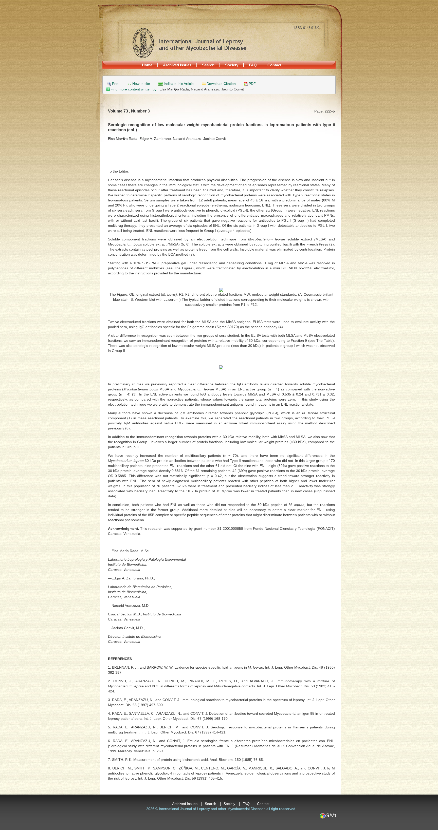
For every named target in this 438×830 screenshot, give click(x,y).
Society (231, 65)
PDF (252, 84)
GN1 (328, 816)
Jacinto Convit (232, 89)
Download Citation (221, 84)
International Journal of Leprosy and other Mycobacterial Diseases (189, 42)
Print (115, 84)
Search (208, 65)
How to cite (141, 84)
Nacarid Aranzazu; (206, 89)
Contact (274, 65)
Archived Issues (177, 65)
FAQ (253, 65)
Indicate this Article (179, 84)
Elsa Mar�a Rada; (175, 89)
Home (147, 65)
